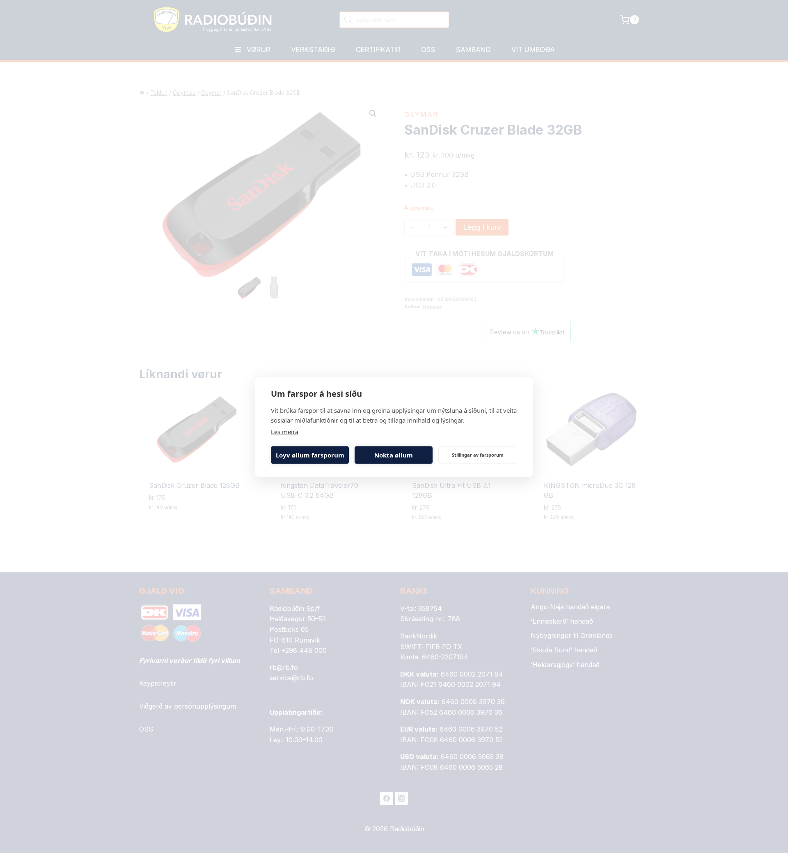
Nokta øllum (393, 455)
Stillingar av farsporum (478, 455)
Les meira (284, 431)
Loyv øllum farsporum (310, 455)
